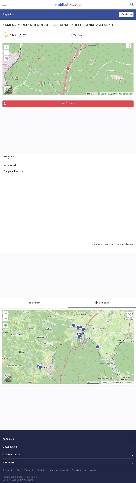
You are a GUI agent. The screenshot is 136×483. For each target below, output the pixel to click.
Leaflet (103, 93)
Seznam (36, 302)
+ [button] (7, 47)
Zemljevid (104, 302)
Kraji (18, 470)
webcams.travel (108, 244)
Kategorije (29, 470)
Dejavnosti (7, 470)
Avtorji (93, 470)
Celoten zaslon (128, 45)
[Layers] (8, 89)
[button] (6, 58)
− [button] (7, 52)
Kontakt (41, 470)
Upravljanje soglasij (58, 470)
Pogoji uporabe (79, 470)
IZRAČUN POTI (68, 103)
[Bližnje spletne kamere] (74, 35)
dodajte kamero (126, 244)
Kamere (82, 35)
